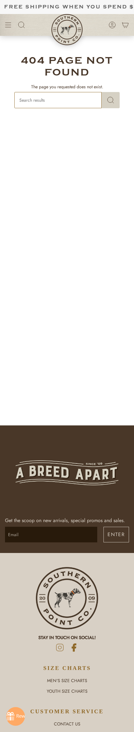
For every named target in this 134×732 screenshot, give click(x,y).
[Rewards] (15, 716)
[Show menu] (8, 25)
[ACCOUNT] (112, 25)
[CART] (125, 25)
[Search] (111, 100)
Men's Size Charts (67, 680)
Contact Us (67, 724)
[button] (21, 25)
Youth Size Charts (67, 691)
